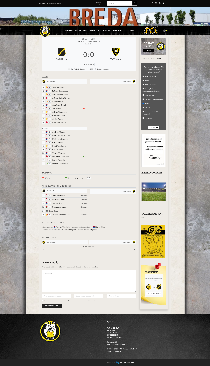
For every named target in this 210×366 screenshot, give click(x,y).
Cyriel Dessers (58, 119)
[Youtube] (163, 3)
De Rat (147, 108)
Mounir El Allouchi (60, 156)
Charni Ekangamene (61, 215)
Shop (132, 30)
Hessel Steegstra (69, 230)
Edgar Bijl (93, 230)
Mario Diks (100, 227)
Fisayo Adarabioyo (60, 163)
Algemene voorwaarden (116, 344)
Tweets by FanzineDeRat (151, 58)
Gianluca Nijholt (59, 105)
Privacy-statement (114, 351)
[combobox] (120, 3)
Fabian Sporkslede (60, 91)
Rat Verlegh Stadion (78, 69)
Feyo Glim (53, 211)
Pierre (147, 103)
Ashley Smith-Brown (61, 98)
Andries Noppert (59, 132)
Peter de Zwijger (151, 76)
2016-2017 (82, 41)
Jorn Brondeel (58, 87)
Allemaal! (148, 118)
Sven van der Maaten (61, 135)
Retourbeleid (112, 342)
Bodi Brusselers (58, 199)
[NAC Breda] (61, 55)
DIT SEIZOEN (112, 335)
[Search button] (134, 3)
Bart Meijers (57, 203)
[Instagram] (159, 3)
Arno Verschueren (60, 94)
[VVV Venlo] (115, 55)
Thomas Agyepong (59, 207)
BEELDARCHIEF (152, 172)
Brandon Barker (59, 122)
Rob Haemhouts (59, 146)
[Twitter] (156, 3)
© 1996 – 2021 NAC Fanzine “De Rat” (122, 349)
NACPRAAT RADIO (114, 337)
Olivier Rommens (59, 112)
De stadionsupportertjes (154, 99)
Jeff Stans (56, 108)
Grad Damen (57, 149)
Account (99, 2)
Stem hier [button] (153, 127)
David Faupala (58, 160)
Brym (147, 80)
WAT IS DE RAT (113, 328)
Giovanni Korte (58, 115)
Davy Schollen (150, 95)
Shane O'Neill (58, 101)
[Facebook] (152, 3)
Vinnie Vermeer (58, 153)
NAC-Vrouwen (150, 85)
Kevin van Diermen (60, 139)
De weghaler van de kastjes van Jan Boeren (151, 90)
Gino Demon (57, 142)
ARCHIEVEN (112, 333)
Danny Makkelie (63, 227)
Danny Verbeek (58, 195)
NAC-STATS (111, 330)
